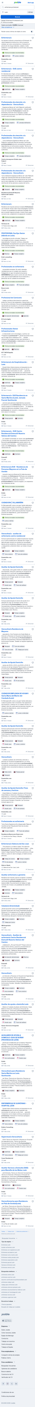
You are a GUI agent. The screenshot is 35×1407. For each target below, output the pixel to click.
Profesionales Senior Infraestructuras (9, 330)
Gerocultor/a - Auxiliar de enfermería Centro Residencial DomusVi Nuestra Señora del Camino (13, 938)
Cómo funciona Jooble (8, 1333)
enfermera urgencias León (8, 1297)
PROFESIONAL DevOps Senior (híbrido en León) (13, 234)
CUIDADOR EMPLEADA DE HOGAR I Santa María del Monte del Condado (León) (15, 696)
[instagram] (7, 1383)
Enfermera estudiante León (9, 1252)
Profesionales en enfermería (12, 267)
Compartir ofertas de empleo (10, 1355)
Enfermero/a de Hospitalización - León (14, 363)
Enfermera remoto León (8, 1267)
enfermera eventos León (8, 1277)
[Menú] (2, 2)
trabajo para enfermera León (9, 1284)
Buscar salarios (6, 1371)
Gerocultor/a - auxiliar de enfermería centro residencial (13, 535)
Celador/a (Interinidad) (10, 906)
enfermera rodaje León (7, 1282)
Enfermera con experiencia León (10, 1250)
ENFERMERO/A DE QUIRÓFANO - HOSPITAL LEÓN (14, 1104)
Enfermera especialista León (9, 1260)
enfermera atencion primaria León (11, 1287)
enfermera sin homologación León (11, 1292)
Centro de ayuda (6, 1344)
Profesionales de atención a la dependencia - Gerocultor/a (13, 103)
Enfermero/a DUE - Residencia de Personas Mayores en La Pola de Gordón (14, 469)
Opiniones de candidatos (9, 1369)
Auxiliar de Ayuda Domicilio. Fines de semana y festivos (14, 789)
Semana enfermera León (8, 1265)
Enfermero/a (6, 38)
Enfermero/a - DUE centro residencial (11, 70)
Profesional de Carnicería (11, 298)
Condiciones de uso (7, 1392)
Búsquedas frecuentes (8, 1238)
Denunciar (30, 63)
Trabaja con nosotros (8, 1341)
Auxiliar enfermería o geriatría (13, 875)
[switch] (32, 31)
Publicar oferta (6, 1358)
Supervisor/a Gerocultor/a (11, 1137)
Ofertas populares (6, 1304)
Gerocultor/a (6, 757)
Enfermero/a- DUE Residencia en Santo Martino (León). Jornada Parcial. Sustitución (14, 398)
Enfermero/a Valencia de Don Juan (15, 844)
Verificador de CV (6, 1377)
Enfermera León (5, 1245)
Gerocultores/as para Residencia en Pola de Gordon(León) (14, 1202)
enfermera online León (7, 1274)
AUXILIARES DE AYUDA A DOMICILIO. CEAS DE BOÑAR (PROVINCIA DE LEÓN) (12, 1037)
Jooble (13, 1403)
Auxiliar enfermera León (8, 1247)
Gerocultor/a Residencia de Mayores (12, 630)
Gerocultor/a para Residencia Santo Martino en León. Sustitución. (13, 1073)
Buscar (17, 17)
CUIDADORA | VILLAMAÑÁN (12, 503)
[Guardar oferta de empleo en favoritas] (33, 38)
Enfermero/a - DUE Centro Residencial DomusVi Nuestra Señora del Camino (13, 433)
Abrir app (31, 2)
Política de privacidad (8, 1396)
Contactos (4, 1338)
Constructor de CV (7, 1374)
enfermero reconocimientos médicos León (13, 1289)
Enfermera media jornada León (10, 1257)
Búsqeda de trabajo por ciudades (10, 1307)
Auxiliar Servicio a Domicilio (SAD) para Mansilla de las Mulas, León (14, 1169)
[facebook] (3, 1383)
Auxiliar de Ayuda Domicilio (12, 567)
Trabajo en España (7, 1347)
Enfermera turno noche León (9, 1255)
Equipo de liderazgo (7, 1335)
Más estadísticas (7, 27)
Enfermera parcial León (7, 1262)
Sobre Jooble (5, 1330)
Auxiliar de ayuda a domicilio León (14, 1004)
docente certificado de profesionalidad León (14, 1279)
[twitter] (12, 1383)
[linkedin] (16, 1383)
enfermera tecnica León (8, 1294)
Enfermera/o (6, 204)
